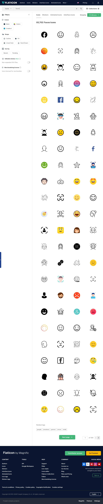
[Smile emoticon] (44, 393)
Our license (64, 469)
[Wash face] (93, 116)
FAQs (43, 466)
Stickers (35, 3)
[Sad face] (93, 34)
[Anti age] (77, 51)
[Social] (93, 148)
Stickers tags (6, 479)
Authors (22, 3)
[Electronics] (60, 214)
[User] (44, 295)
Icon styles (45, 469)
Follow (44, 476)
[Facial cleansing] (93, 393)
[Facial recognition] (60, 67)
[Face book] (60, 100)
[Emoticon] (77, 246)
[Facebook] (84, 464)
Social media (96, 459)
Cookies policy (30, 487)
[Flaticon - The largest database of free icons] (9, 3)
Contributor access (75, 453)
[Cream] (77, 34)
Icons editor (45, 471)
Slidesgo (97, 501)
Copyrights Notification (43, 487)
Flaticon (89, 501)
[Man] (60, 295)
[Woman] (93, 51)
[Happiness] (77, 67)
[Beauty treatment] (44, 263)
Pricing (85, 3)
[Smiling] (44, 214)
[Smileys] (77, 83)
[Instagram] (95, 464)
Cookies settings (57, 487)
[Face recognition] (60, 116)
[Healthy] (44, 246)
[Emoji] (77, 279)
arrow (59, 429)
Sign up (96, 475)
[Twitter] (88, 464)
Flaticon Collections (48, 474)
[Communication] (44, 34)
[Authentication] (44, 230)
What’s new (65, 476)
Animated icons (56, 3)
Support (44, 463)
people (39, 429)
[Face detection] (93, 67)
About (63, 463)
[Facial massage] (93, 246)
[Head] (44, 181)
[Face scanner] (44, 132)
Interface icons (44, 3)
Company (64, 459)
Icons (28, 3)
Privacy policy (20, 487)
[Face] (93, 132)
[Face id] (60, 51)
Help (43, 459)
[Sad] (60, 132)
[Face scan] (93, 165)
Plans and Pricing (66, 474)
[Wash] (60, 311)
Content (5, 459)
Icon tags (5, 476)
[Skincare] (60, 83)
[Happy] (44, 67)
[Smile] (44, 51)
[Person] (44, 148)
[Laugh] (44, 311)
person (53, 429)
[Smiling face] (77, 197)
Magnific (81, 501)
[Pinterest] (91, 464)
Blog (62, 471)
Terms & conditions (8, 487)
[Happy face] (60, 34)
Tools (24, 459)
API (23, 463)
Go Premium (93, 453)
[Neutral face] (60, 148)
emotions (46, 429)
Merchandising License (49, 479)
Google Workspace (28, 466)
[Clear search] (76, 8)
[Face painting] (93, 328)
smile (64, 429)
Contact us (64, 466)
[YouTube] (99, 464)
